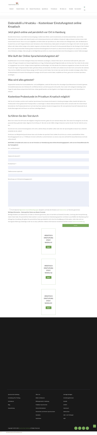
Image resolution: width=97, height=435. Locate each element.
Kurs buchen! (78, 9)
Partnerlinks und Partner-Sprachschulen (45, 411)
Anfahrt (65, 404)
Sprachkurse (45, 9)
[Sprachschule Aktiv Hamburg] (94, 426)
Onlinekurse (11, 401)
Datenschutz (63, 210)
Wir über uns (63, 9)
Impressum (66, 408)
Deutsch (11, 9)
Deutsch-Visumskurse (35, 9)
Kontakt (71, 9)
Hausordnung (11, 408)
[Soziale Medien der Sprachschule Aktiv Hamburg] (75, 428)
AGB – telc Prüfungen (68, 415)
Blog (9, 404)
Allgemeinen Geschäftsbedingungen (28, 210)
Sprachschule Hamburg (13, 394)
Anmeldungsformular (68, 398)
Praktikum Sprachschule (41, 404)
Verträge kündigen (67, 394)
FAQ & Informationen (41, 408)
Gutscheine (38, 418)
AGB (64, 418)
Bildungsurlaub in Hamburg (42, 401)
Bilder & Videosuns (40, 398)
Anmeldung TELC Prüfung (14, 398)
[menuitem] (85, 9)
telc (27, 9)
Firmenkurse (54, 9)
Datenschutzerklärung (79, 221)
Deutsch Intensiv (20, 9)
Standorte (38, 415)
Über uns (38, 394)
